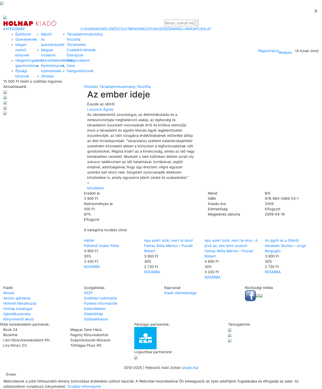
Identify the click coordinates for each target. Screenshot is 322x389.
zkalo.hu (190, 367)
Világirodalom (78, 60)
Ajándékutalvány (17, 314)
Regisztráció (268, 51)
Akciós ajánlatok (17, 298)
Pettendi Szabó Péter (101, 245)
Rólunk (183, 29)
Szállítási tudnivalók (100, 298)
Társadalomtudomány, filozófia (125, 86)
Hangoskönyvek (80, 71)
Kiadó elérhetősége (180, 293)
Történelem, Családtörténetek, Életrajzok (82, 49)
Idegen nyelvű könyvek (22, 49)
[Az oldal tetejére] (2, 2)
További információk (84, 386)
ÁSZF (88, 293)
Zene (71, 65)
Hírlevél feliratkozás (19, 303)
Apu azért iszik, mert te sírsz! (168, 240)
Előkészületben (120, 29)
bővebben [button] (95, 188)
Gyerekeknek (26, 39)
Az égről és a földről (282, 240)
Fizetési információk (100, 303)
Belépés (285, 52)
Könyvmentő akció (18, 319)
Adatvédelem (95, 308)
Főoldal (90, 86)
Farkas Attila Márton (161, 245)
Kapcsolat (201, 29)
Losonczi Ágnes (100, 109)
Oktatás (47, 76)
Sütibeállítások (96, 319)
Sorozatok (146, 29)
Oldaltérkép (93, 314)
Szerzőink (166, 29)
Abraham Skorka (278, 245)
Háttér (89, 240)
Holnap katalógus (17, 308)
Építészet (23, 34)
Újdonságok (92, 29)
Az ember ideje (118, 94)
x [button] (88, 183)
